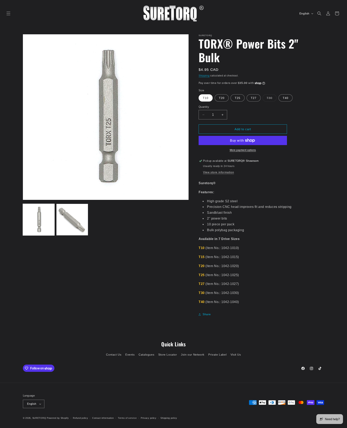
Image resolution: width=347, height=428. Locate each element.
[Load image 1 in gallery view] (38, 219)
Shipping (204, 75)
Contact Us (113, 354)
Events (130, 354)
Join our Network (192, 354)
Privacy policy (148, 418)
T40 (285, 98)
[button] (8, 13)
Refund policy (80, 418)
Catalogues (146, 354)
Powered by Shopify (58, 418)
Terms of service (127, 418)
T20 (222, 98)
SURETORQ (39, 418)
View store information (218, 172)
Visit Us (236, 354)
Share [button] (207, 314)
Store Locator (167, 354)
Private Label (217, 354)
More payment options (243, 150)
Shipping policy (168, 418)
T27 (253, 98)
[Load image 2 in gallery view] (72, 219)
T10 (205, 98)
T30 (272, 99)
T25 (237, 98)
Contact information (103, 418)
